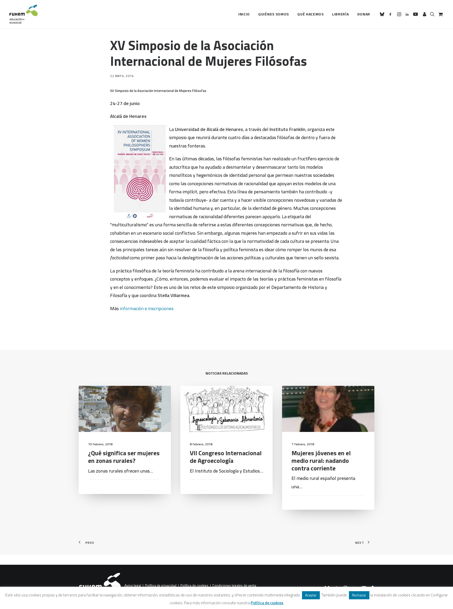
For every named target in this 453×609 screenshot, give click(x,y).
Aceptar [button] (311, 595)
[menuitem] (244, 14)
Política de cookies (194, 585)
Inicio (244, 14)
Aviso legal (133, 585)
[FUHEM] (23, 14)
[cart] (440, 14)
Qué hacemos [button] (310, 14)
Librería (340, 14)
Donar (363, 14)
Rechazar (359, 595)
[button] (383, 14)
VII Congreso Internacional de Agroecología (226, 456)
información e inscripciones (147, 308)
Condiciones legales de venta (234, 585)
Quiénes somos (273, 14)
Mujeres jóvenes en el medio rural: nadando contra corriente (321, 460)
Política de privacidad (160, 585)
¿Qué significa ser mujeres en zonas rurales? (124, 456)
